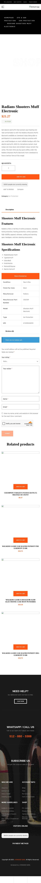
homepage (9, 18)
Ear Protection (27, 21)
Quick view (35, 456)
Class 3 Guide (6, 794)
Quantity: (6, 163)
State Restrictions (8, 811)
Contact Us (5, 791)
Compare (20, 189)
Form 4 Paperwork (28, 797)
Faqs (23, 791)
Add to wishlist (8, 189)
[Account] (20, 880)
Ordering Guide (6, 797)
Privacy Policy (26, 811)
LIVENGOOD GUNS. (19, 860)
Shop (23, 788)
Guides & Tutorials (8, 808)
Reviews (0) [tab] (10, 331)
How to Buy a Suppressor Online (10, 819)
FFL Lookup (26, 808)
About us (5, 788)
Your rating (6, 357)
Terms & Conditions (28, 814)
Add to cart (21, 177)
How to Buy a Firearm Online (9, 815)
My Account (26, 794)
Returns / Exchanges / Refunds (29, 818)
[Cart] (34, 880)
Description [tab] (10, 209)
